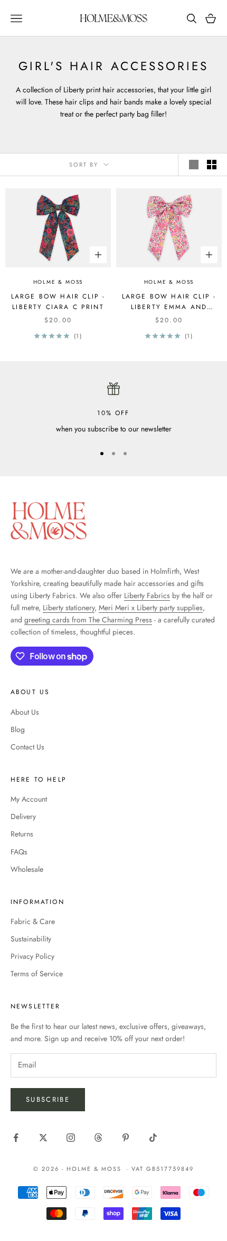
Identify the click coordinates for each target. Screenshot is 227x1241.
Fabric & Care (33, 921)
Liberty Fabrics (147, 595)
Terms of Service (37, 973)
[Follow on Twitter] (43, 1137)
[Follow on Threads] (98, 1137)
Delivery (23, 816)
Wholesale (27, 869)
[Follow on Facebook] (16, 1137)
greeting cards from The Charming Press (88, 619)
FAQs (19, 851)
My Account (29, 799)
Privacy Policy (32, 956)
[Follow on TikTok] (153, 1137)
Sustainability (31, 939)
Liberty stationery (68, 607)
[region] (113, 408)
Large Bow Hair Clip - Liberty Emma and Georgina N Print (169, 302)
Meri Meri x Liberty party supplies (151, 607)
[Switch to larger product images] (193, 164)
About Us (25, 712)
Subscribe (48, 1099)
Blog (18, 729)
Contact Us (27, 747)
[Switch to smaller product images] (211, 164)
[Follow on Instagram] (70, 1137)
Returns (22, 834)
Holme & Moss (58, 282)
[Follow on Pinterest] (125, 1137)
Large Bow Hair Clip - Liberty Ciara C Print (58, 302)
